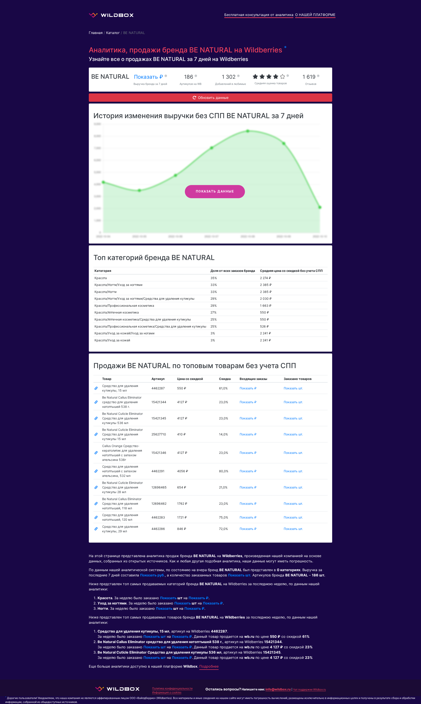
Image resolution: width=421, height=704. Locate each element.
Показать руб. (152, 575)
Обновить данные (213, 97)
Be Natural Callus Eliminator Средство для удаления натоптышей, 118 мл (121, 503)
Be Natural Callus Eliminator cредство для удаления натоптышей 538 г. (121, 402)
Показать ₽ (149, 77)
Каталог (113, 32)
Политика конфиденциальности (172, 688)
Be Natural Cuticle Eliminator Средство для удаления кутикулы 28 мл (122, 487)
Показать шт (154, 636)
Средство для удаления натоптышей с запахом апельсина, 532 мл (120, 471)
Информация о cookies (166, 692)
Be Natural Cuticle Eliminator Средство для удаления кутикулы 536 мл (122, 418)
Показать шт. (293, 388)
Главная (96, 32)
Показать (168, 598)
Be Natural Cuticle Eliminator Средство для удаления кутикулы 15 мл (122, 434)
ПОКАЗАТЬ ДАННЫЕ (215, 191)
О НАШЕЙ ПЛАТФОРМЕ (315, 14)
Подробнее (209, 666)
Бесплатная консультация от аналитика (258, 14)
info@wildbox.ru (278, 689)
